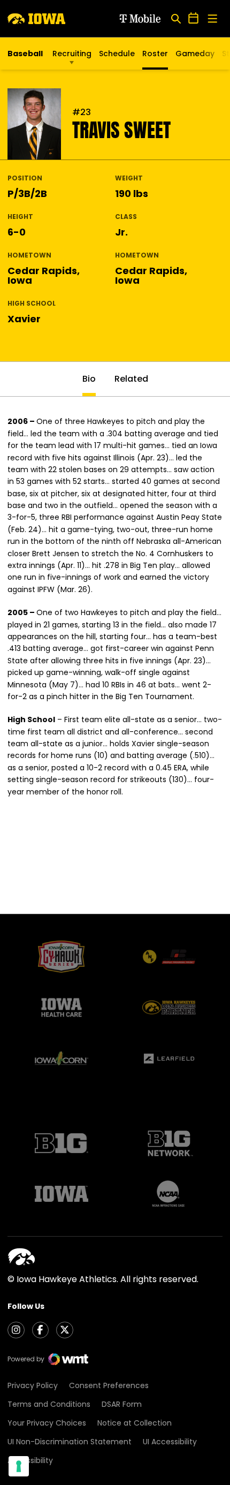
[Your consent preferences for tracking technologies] (19, 1466)
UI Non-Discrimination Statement (69, 1441)
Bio (89, 379)
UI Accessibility (170, 1441)
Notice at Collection (134, 1423)
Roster (155, 53)
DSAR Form (122, 1404)
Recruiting (71, 53)
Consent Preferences (109, 1385)
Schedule (117, 53)
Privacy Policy (32, 1385)
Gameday (194, 53)
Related (131, 379)
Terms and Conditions (48, 1404)
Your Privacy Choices (46, 1423)
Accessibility (30, 1460)
